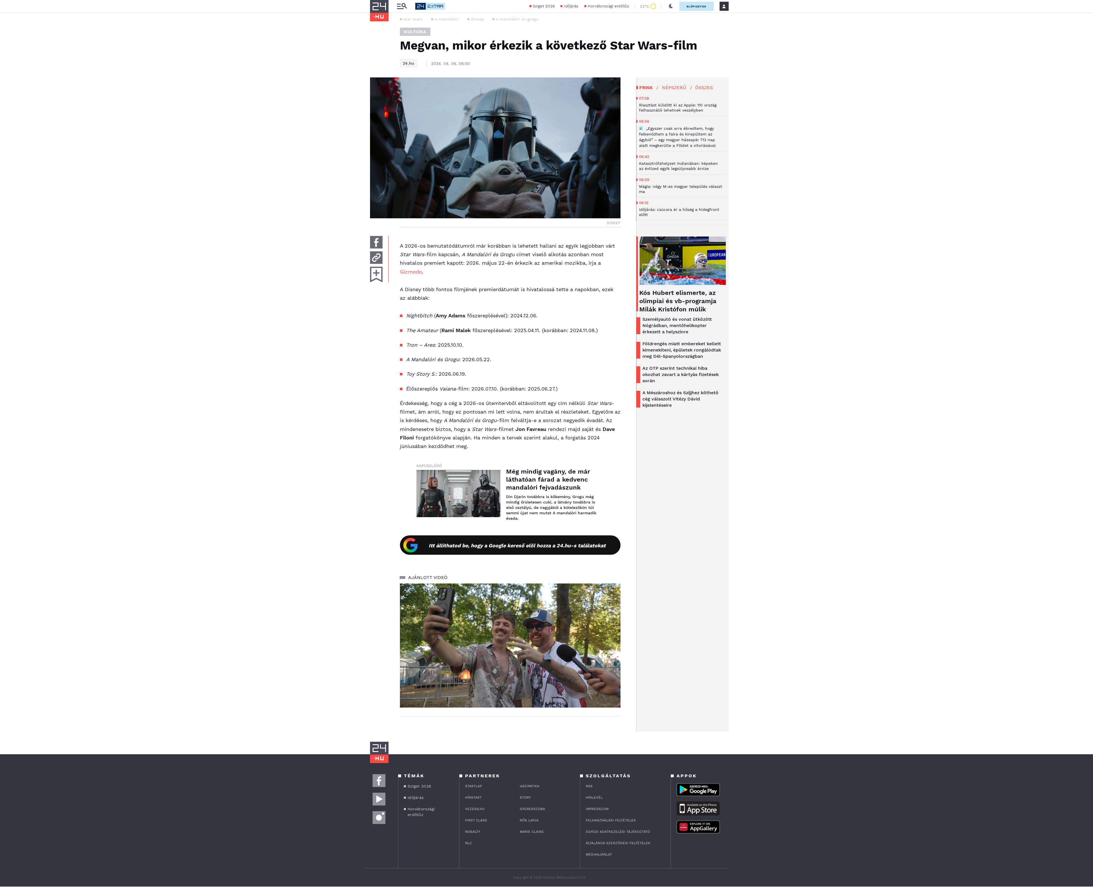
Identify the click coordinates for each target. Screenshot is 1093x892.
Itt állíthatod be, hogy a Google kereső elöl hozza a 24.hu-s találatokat (517, 545)
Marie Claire (532, 832)
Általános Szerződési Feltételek (618, 843)
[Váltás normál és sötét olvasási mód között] (670, 6)
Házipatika (529, 786)
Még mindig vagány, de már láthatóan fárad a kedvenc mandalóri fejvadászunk (548, 479)
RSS (589, 786)
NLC (468, 843)
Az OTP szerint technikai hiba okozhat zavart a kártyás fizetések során (680, 374)
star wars (413, 19)
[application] (510, 645)
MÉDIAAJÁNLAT (599, 854)
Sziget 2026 (544, 6)
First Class (476, 820)
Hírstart (473, 797)
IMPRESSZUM (597, 809)
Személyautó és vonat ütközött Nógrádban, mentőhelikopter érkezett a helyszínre (677, 325)
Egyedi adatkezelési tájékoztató (618, 832)
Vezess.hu (475, 809)
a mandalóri (447, 19)
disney (477, 19)
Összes (704, 87)
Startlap (473, 786)
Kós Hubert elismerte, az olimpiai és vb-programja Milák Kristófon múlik (677, 301)
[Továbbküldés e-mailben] (376, 257)
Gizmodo (411, 272)
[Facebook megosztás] (376, 242)
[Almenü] (402, 6)
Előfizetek (696, 6)
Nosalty (472, 832)
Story (525, 797)
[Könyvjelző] (376, 274)
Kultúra (415, 31)
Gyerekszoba (532, 809)
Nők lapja (529, 820)
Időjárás (571, 6)
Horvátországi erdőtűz (608, 6)
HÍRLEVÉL (594, 797)
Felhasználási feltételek (611, 820)
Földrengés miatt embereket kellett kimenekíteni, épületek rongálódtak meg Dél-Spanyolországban (681, 350)
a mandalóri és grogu (517, 19)
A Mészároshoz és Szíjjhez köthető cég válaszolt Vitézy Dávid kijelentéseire (680, 399)
